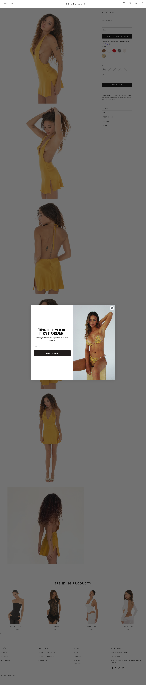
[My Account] (136, 3)
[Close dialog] (112, 308)
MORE (13, 4)
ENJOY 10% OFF (52, 353)
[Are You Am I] (74, 4)
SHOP (5, 4)
